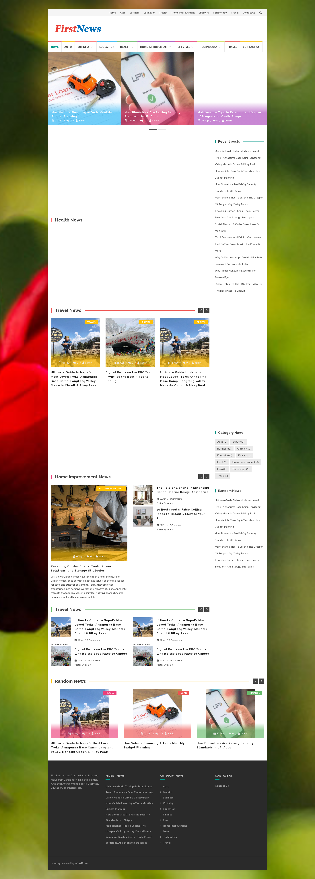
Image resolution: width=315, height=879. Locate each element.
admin (82, 120)
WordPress (82, 863)
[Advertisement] (195, 27)
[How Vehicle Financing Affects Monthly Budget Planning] (84, 88)
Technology (220, 12)
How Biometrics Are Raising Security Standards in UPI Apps (152, 114)
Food (221, 462)
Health (163, 12)
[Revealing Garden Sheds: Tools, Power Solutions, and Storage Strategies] (89, 523)
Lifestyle (204, 12)
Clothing (243, 448)
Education (149, 12)
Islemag (55, 863)
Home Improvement (183, 12)
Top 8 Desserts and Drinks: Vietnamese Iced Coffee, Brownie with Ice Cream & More (238, 244)
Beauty (238, 441)
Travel (235, 12)
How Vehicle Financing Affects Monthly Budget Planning (82, 114)
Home (112, 12)
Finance (244, 455)
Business (134, 12)
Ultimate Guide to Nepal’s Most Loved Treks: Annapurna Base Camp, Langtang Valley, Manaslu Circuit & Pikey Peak (237, 157)
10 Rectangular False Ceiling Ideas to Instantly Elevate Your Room (181, 514)
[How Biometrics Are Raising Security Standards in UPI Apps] (157, 88)
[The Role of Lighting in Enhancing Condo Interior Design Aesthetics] (143, 495)
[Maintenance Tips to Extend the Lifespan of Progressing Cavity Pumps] (230, 88)
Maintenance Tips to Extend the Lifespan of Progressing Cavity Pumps (229, 114)
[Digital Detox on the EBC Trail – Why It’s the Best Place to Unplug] (75, 342)
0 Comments (176, 498)
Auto (122, 12)
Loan (221, 469)
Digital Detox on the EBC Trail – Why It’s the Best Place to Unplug (74, 377)
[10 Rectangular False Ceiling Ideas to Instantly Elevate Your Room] (143, 517)
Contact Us (249, 12)
